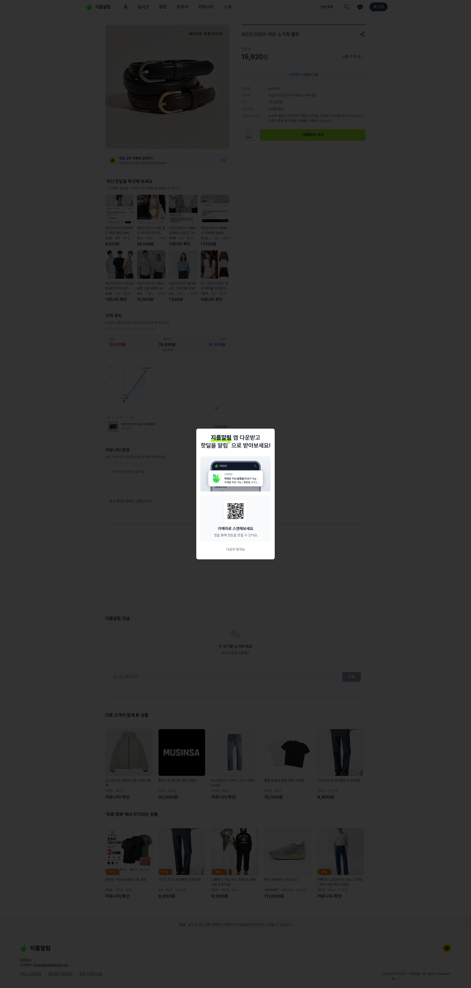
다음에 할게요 (235, 549)
